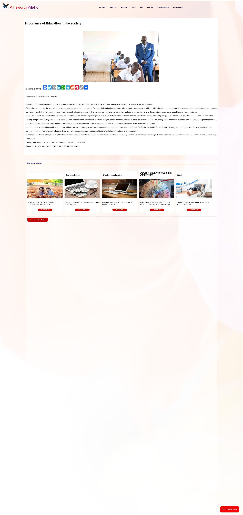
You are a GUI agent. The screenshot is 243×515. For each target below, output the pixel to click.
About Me (113, 7)
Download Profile (163, 7)
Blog (141, 7)
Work (134, 7)
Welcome (102, 7)
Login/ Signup (178, 7)
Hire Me (150, 7)
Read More (45, 210)
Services (124, 7)
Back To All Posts (38, 219)
